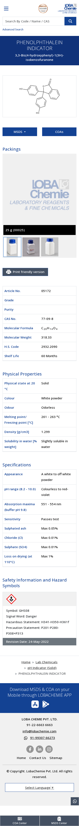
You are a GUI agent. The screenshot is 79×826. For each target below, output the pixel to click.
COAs (59, 132)
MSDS (18, 132)
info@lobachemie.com (39, 731)
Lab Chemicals (47, 662)
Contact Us (37, 758)
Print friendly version (28, 272)
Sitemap (56, 758)
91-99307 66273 (42, 738)
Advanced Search (13, 29)
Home (26, 662)
